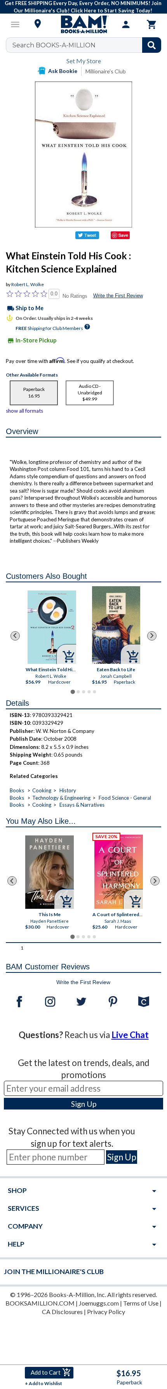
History (67, 790)
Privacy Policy (106, 1311)
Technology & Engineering (61, 798)
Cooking (41, 790)
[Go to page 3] (83, 691)
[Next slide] (152, 636)
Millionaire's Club (105, 71)
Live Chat (130, 1035)
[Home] (83, 24)
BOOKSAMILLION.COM (40, 1303)
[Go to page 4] (88, 691)
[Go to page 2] (78, 691)
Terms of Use (140, 1303)
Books (17, 790)
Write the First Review (118, 296)
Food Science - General (125, 798)
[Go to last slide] (15, 636)
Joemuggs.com (99, 1303)
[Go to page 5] (94, 691)
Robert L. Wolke (27, 284)
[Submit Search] (151, 45)
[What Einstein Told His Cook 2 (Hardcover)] (52, 627)
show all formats (24, 411)
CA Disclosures (62, 1311)
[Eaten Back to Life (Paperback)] (116, 625)
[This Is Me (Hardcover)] (49, 872)
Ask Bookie (62, 71)
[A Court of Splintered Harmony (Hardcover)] (118, 872)
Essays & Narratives (81, 805)
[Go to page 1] (72, 691)
